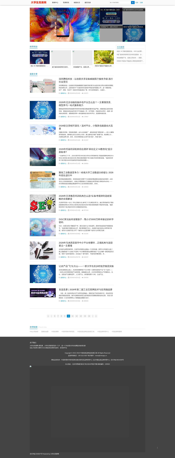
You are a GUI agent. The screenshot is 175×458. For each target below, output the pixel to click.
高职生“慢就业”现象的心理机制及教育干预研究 (133, 27)
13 (81, 316)
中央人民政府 (34, 331)
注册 (141, 2)
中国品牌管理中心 (103, 331)
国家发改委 (44, 331)
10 (68, 316)
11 (72, 316)
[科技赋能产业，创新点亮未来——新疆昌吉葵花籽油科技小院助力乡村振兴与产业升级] (111, 33)
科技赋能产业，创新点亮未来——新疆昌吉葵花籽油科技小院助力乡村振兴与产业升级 (111, 27)
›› (96, 316)
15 (89, 316)
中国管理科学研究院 (68, 331)
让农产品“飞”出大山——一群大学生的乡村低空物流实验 (86, 266)
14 (85, 316)
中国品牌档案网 (117, 331)
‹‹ (48, 316)
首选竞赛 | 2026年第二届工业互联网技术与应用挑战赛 (85, 289)
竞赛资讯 (66, 2)
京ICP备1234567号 (36, 454)
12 (76, 316)
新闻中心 (55, 2)
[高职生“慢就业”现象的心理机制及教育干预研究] (134, 33)
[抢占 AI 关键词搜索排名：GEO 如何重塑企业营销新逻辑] (111, 23)
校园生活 (77, 2)
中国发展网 (55, 331)
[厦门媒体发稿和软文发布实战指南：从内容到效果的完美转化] (134, 16)
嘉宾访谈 (88, 2)
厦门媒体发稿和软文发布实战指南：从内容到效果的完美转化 (133, 10)
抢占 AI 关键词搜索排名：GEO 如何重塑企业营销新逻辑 (111, 10)
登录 (136, 2)
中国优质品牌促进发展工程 (85, 331)
